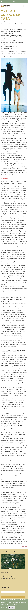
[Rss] (2, 1)
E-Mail (2, 590)
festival (23, 546)
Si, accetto (4, 607)
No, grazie (11, 607)
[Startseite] (6, 6)
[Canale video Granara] (1, 1)
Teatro (26, 546)
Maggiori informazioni (11, 604)
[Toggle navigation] (25, 6)
